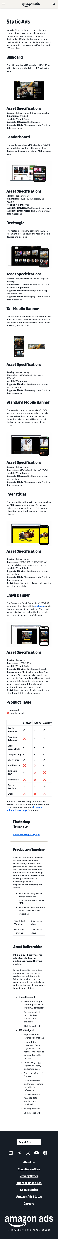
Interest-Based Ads (29, 1183)
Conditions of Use (29, 1169)
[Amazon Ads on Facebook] (45, 1153)
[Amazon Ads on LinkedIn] (10, 1153)
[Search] (54, 4)
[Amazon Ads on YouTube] (36, 1153)
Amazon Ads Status (29, 1197)
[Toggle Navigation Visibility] (3, 4)
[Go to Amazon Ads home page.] (29, 1221)
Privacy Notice (29, 1176)
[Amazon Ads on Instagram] (28, 1153)
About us (29, 1162)
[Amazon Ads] (28, 4)
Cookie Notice (29, 1190)
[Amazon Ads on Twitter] (19, 1153)
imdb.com (39, 606)
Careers (29, 1203)
